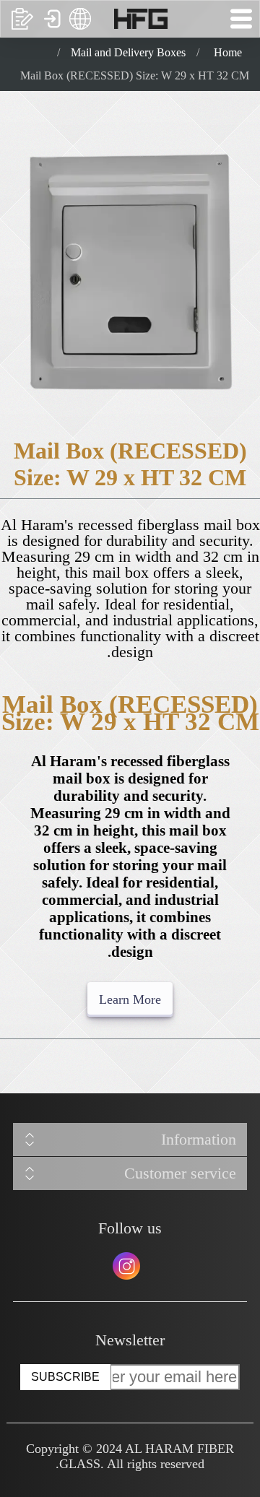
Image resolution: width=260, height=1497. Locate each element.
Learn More (130, 999)
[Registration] (22, 19)
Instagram (126, 1266)
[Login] (51, 19)
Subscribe (65, 1377)
